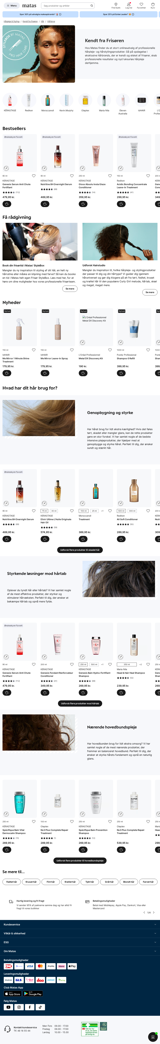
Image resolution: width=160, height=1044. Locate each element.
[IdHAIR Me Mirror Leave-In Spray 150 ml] (58, 342)
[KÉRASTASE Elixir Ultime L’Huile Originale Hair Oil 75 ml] (58, 505)
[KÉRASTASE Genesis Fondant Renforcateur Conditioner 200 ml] (58, 659)
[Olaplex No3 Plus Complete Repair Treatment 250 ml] (134, 816)
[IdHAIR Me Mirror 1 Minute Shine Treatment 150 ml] (19, 342)
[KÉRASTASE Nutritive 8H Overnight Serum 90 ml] (58, 170)
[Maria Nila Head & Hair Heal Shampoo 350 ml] (134, 659)
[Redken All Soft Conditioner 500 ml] (134, 505)
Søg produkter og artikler (57, 5)
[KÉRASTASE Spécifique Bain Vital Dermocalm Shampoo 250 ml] (19, 816)
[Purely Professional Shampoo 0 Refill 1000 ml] (134, 342)
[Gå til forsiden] (29, 5)
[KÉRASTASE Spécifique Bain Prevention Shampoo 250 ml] (96, 816)
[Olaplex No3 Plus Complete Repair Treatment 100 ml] (58, 816)
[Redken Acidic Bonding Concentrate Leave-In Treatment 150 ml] (134, 170)
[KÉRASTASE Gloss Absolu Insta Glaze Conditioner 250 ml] (96, 170)
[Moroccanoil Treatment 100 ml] (96, 505)
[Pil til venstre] (144, 912)
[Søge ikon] (91, 5)
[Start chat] (153, 1037)
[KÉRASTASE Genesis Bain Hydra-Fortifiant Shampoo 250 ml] (96, 659)
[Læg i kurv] (6, 204)
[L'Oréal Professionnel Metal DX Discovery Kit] (96, 342)
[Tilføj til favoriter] (34, 176)
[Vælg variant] (45, 539)
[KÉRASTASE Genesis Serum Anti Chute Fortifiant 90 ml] (19, 170)
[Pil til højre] (157, 14)
